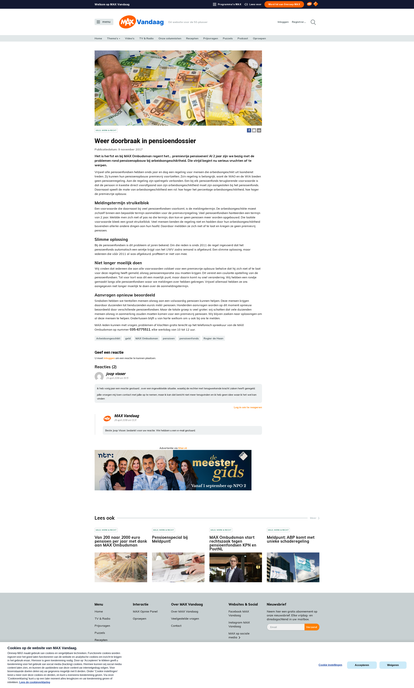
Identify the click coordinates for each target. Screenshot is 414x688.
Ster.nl (182, 448)
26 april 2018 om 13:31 (125, 420)
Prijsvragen (210, 38)
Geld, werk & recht (106, 130)
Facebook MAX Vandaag (239, 613)
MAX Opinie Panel (145, 611)
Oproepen (259, 38)
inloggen (109, 358)
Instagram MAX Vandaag (239, 624)
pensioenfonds (189, 338)
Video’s (129, 38)
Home (98, 38)
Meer (313, 517)
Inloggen (283, 21)
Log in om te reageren (248, 407)
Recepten (192, 38)
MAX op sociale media (239, 635)
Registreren (299, 21)
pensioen (169, 338)
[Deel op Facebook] (249, 130)
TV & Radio (146, 38)
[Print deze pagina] (259, 130)
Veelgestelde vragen (185, 618)
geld (128, 338)
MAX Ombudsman (147, 338)
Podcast (243, 38)
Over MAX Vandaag (184, 611)
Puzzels (228, 38)
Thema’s (112, 38)
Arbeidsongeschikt (108, 338)
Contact (176, 626)
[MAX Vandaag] (141, 22)
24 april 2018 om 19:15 (117, 378)
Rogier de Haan (213, 338)
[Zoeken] (313, 22)
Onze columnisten (169, 38)
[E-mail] (254, 130)
